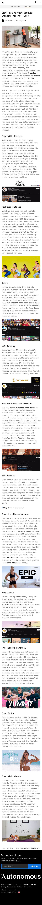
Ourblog (10, 848)
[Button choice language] (19, 892)
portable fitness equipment (20, 558)
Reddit (29, 887)
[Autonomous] (2, 2)
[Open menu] (39, 2)
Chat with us (12, 892)
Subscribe (34, 866)
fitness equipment (31, 76)
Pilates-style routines (13, 605)
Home (3, 848)
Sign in (3, 890)
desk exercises (14, 563)
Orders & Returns (14, 890)
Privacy (3, 892)
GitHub (19, 887)
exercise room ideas (25, 408)
